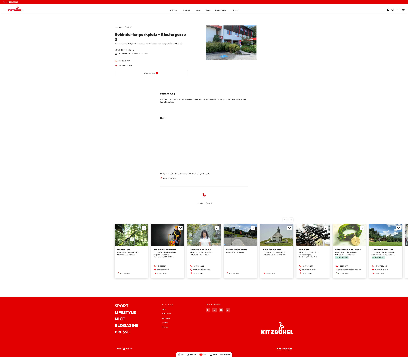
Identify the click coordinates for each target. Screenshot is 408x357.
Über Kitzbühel (221, 10)
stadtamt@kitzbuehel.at (125, 65)
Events (197, 10)
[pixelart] (124, 349)
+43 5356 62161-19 (124, 61)
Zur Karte (144, 53)
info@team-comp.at (308, 270)
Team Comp (304, 249)
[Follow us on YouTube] (221, 310)
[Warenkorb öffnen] (403, 10)
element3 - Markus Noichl (165, 249)
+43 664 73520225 (381, 266)
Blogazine (126, 325)
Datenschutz (166, 314)
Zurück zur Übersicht (124, 27)
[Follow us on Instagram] (214, 310)
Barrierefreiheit (167, 305)
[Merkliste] (398, 10)
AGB (163, 309)
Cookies (165, 327)
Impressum (166, 318)
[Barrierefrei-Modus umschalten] (388, 9)
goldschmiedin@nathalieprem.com (349, 270)
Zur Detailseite (125, 273)
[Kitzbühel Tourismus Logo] (15, 8)
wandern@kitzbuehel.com (201, 270)
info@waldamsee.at (381, 270)
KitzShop (235, 10)
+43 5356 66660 (12, 2)
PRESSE (122, 332)
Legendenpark (123, 249)
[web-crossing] (284, 349)
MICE (120, 319)
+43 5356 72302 (162, 266)
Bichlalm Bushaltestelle (236, 249)
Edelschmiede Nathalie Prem (348, 249)
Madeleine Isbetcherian (200, 249)
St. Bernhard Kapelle (272, 249)
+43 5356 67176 (343, 266)
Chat (204, 354)
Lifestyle (186, 10)
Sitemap (165, 322)
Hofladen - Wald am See (382, 249)
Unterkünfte (227, 354)
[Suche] (392, 10)
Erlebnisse (192, 354)
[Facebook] (208, 310)
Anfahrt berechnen (169, 178)
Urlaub (207, 10)
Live (182, 354)
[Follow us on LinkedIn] (228, 310)
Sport (121, 305)
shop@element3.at (163, 270)
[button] (5, 10)
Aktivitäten (174, 10)
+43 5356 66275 (307, 266)
